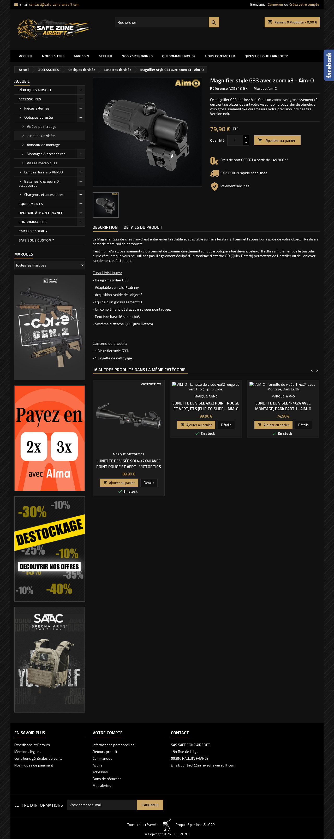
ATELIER (105, 56)
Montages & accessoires (46, 153)
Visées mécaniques (42, 163)
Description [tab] (105, 227)
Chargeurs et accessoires (44, 194)
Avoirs (98, 765)
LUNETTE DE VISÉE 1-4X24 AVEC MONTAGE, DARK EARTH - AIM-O (283, 406)
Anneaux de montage (43, 144)
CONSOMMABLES (32, 222)
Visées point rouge (41, 126)
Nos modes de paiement (33, 765)
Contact (180, 732)
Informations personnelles (113, 744)
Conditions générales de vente (38, 758)
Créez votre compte (304, 4)
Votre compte (108, 732)
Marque (260, 88)
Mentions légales (27, 751)
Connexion (275, 4)
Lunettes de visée (41, 135)
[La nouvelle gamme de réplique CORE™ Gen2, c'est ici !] (49, 327)
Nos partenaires (137, 56)
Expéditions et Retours (32, 744)
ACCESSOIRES (30, 99)
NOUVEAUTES (53, 56)
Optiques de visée (38, 117)
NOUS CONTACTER (220, 56)
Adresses (100, 772)
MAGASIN (81, 56)
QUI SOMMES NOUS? (178, 56)
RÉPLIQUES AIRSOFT (35, 90)
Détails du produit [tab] (143, 227)
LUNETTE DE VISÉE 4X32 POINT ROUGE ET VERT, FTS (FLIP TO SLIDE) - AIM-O (205, 406)
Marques (23, 254)
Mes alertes (102, 785)
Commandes (102, 758)
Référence (219, 88)
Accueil (26, 56)
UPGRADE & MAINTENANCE (41, 212)
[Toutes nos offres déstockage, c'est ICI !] (49, 548)
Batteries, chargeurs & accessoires (39, 183)
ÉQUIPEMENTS (31, 203)
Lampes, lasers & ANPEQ (43, 172)
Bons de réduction (107, 778)
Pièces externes (37, 108)
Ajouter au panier (276, 140)
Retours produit (105, 751)
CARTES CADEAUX (33, 231)
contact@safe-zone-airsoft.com (54, 4)
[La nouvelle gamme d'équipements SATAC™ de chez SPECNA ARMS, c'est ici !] (49, 659)
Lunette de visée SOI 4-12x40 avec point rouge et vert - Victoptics (128, 464)
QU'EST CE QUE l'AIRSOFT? (266, 56)
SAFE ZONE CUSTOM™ (36, 240)
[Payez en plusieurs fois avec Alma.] (49, 437)
